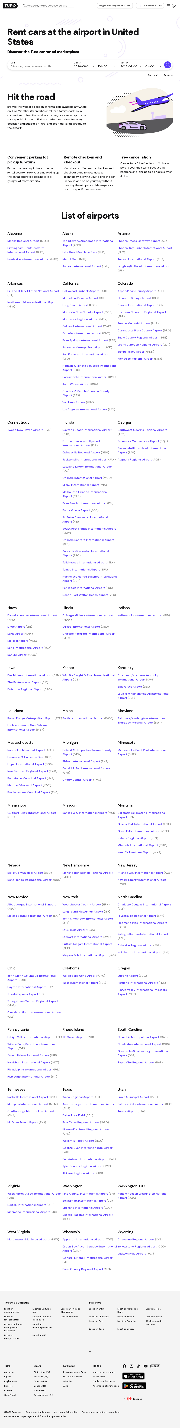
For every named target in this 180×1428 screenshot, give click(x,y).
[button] (50, 5)
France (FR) (40, 1390)
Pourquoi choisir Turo (74, 1372)
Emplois (8, 1386)
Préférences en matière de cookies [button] (101, 1412)
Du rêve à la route (72, 1376)
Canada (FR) (40, 1386)
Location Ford (96, 1321)
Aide (65, 1386)
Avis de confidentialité (66, 1412)
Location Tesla (153, 1309)
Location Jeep (96, 1329)
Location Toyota (154, 1316)
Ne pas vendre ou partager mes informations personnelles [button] (35, 1416)
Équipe (8, 1376)
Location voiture (69, 1316)
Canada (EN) (40, 1381)
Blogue (155, 1366)
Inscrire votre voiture (104, 1372)
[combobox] (50, 5)
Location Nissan (125, 1316)
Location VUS (39, 1335)
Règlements (10, 1381)
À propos (9, 1372)
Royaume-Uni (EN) (43, 1395)
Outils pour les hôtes (104, 1381)
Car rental (152, 75)
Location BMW (96, 1309)
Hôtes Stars (99, 1376)
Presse (8, 1390)
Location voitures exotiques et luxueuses (13, 1327)
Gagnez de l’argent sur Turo (115, 5)
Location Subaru (125, 1329)
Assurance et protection (106, 1386)
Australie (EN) (41, 1376)
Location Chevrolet (99, 1316)
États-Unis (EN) (42, 1372)
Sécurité (67, 1381)
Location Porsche (126, 1321)
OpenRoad (10, 1395)
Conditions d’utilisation (37, 1412)
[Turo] (10, 5)
